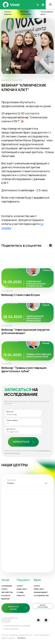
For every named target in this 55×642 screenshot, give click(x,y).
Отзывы (20, 592)
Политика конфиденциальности (42, 635)
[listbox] (27, 483)
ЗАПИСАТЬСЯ (21, 441)
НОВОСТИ (21, 595)
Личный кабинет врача (47, 13)
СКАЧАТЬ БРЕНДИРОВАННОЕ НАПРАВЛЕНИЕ (17, 626)
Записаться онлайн (13, 608)
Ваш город (11, 480)
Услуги (4, 589)
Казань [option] (10, 483)
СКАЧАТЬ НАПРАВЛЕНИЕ (11, 629)
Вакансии (5, 599)
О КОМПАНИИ (6, 586)
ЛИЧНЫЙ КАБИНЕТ (41, 592)
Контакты (5, 595)
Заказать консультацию (43, 606)
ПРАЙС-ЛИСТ (22, 589)
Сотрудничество (41, 595)
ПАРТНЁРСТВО (7, 592)
